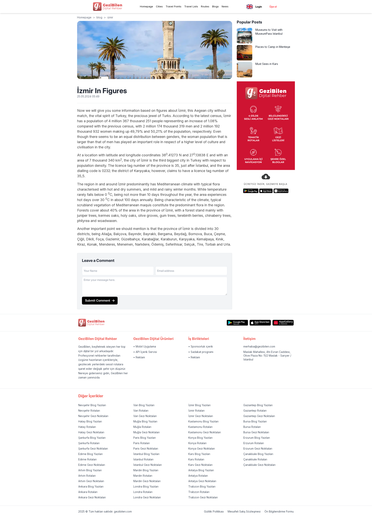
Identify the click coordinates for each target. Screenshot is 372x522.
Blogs (215, 6)
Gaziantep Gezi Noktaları (259, 416)
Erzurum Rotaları (253, 443)
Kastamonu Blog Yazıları (203, 421)
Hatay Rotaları (87, 426)
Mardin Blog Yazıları (145, 470)
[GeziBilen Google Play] (237, 323)
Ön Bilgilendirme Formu (279, 511)
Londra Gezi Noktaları (147, 497)
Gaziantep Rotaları (255, 410)
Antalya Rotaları (198, 475)
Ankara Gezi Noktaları (92, 497)
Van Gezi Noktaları (145, 416)
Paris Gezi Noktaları (145, 448)
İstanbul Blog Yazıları (146, 454)
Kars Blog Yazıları (199, 454)
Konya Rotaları (197, 443)
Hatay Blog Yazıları (90, 421)
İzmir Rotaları (196, 410)
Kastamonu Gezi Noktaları (204, 432)
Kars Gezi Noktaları (200, 464)
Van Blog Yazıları (143, 405)
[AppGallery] (283, 323)
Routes (205, 6)
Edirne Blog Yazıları (90, 454)
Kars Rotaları (196, 459)
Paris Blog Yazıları (144, 437)
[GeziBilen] (107, 6)
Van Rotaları (140, 410)
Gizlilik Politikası (214, 511)
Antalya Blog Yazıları (201, 470)
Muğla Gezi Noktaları (146, 432)
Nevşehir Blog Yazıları (92, 405)
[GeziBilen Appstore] (260, 323)
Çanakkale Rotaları (255, 459)
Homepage (146, 6)
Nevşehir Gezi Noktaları (93, 416)
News (225, 6)
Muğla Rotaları (142, 426)
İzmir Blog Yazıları (199, 405)
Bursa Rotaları (252, 426)
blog (99, 17)
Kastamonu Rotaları (200, 426)
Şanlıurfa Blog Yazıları (92, 437)
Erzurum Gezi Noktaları (257, 448)
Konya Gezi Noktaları (201, 448)
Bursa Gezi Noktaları (256, 432)
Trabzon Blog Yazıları (201, 486)
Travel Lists (191, 6)
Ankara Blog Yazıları (90, 486)
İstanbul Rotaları (143, 459)
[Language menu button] (249, 6)
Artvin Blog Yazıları (90, 470)
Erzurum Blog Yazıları (256, 437)
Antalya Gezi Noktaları (202, 481)
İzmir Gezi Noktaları (200, 416)
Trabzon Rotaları (198, 492)
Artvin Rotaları (87, 475)
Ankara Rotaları (87, 492)
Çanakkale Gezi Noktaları (259, 464)
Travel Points (173, 6)
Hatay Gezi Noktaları (91, 432)
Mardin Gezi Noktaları (147, 481)
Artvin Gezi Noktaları (91, 481)
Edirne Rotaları (87, 459)
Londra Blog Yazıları (145, 486)
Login (258, 6)
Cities (159, 6)
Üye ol (273, 6)
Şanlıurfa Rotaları (89, 443)
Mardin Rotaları (142, 475)
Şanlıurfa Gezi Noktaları (93, 448)
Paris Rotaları (141, 443)
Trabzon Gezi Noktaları (203, 497)
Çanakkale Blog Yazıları (258, 454)
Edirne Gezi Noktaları (91, 464)
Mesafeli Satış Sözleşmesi (244, 511)
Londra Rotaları (142, 492)
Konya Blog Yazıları (200, 437)
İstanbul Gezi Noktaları (147, 464)
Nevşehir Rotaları (89, 410)
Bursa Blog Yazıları (255, 421)
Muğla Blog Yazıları (145, 421)
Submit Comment (97, 300)
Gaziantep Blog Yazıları (258, 405)
